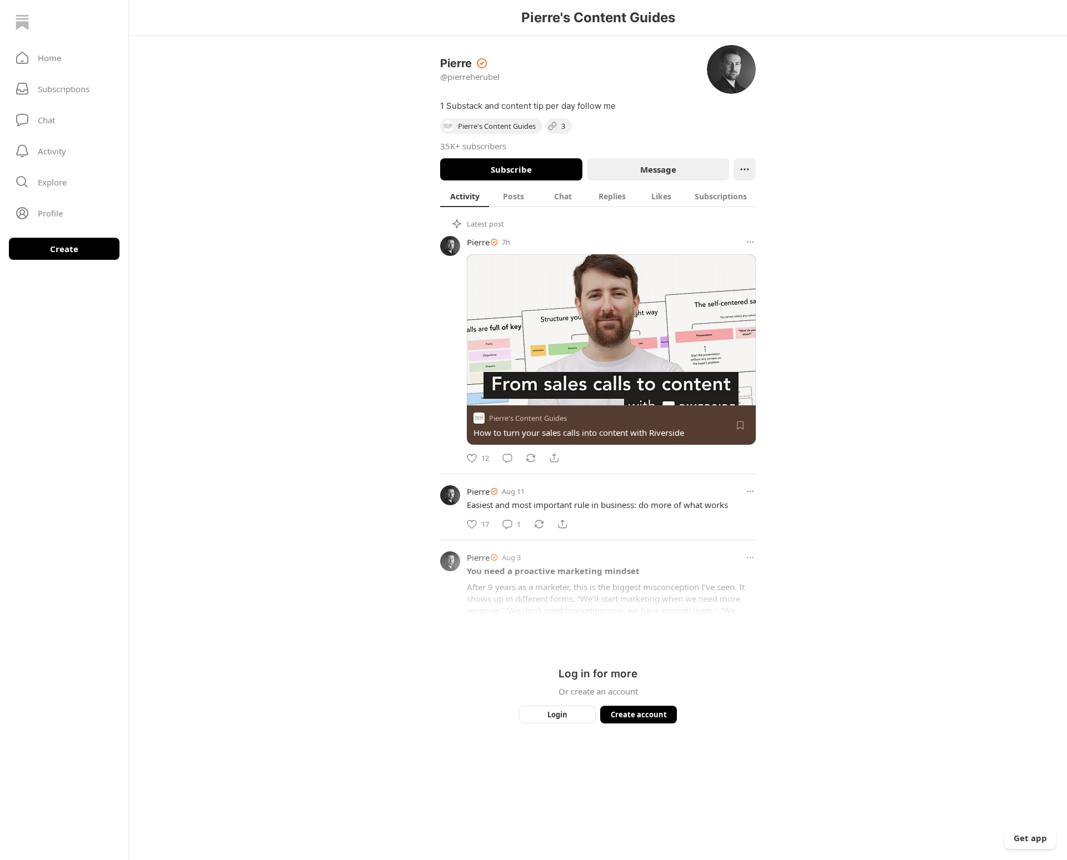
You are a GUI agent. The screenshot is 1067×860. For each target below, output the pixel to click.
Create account (639, 715)
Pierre (478, 242)
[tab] (464, 196)
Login (557, 715)
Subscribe (511, 169)
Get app (1030, 837)
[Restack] (530, 458)
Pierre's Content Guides (528, 418)
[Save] (740, 425)
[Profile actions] (745, 169)
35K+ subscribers (473, 146)
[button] (64, 57)
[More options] (750, 242)
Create (64, 248)
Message (658, 169)
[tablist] (598, 196)
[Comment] (507, 458)
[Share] (554, 458)
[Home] (22, 22)
